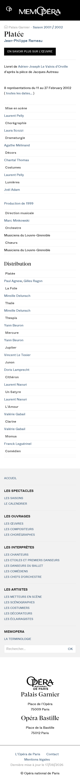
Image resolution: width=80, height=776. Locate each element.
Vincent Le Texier (17, 355)
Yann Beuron (13, 325)
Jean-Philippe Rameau (23, 41)
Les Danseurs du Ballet (23, 565)
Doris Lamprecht (16, 369)
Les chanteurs (16, 554)
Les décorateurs (18, 613)
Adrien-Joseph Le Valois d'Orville (43, 66)
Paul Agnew (13, 281)
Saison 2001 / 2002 (48, 27)
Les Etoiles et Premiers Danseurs (31, 560)
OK (70, 649)
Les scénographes (19, 602)
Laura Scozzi (13, 130)
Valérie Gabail (14, 414)
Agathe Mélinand (17, 145)
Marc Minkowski (16, 220)
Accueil (10, 478)
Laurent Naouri (15, 384)
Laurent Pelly (14, 115)
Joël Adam (12, 189)
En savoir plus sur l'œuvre (30, 51)
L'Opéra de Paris (27, 754)
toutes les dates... (19, 93)
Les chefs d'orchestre (23, 577)
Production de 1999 (18, 203)
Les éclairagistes (18, 619)
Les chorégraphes (19, 534)
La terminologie (17, 639)
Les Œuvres (13, 523)
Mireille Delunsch (17, 295)
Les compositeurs (19, 529)
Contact (52, 754)
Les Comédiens (16, 571)
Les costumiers (17, 608)
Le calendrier (15, 503)
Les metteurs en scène (23, 597)
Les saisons (13, 498)
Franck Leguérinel (17, 443)
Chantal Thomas (16, 160)
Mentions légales (37, 759)
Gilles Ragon (33, 281)
